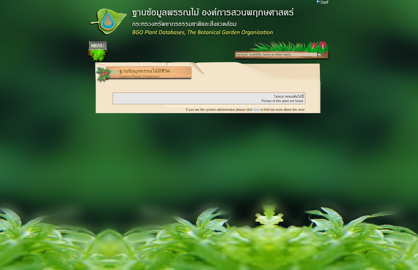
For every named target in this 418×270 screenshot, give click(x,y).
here (257, 109)
